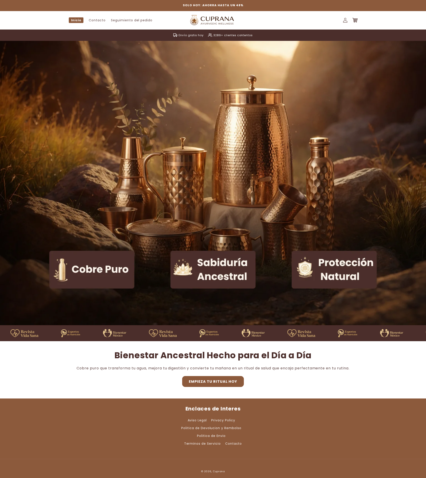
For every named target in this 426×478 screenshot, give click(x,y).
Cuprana (219, 471)
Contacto (233, 443)
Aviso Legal (197, 420)
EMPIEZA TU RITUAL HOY (213, 381)
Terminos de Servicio (202, 443)
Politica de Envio (211, 436)
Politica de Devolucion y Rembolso (211, 428)
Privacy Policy (223, 420)
